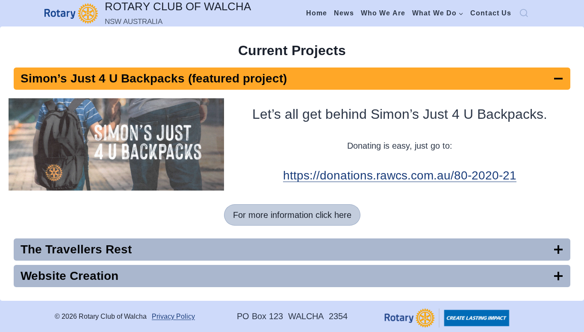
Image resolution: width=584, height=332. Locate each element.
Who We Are (383, 13)
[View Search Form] (529, 13)
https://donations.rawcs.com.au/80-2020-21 (399, 175)
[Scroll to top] (538, 303)
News (344, 13)
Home (316, 13)
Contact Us (490, 13)
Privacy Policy (173, 316)
